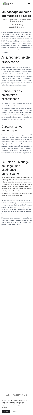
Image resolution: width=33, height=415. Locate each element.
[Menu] (29, 4)
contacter (16, 218)
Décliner (15, 411)
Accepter (6, 411)
